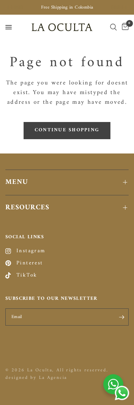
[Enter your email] (121, 317)
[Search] (113, 27)
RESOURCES (27, 207)
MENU (16, 182)
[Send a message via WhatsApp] (122, 393)
